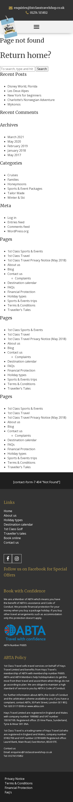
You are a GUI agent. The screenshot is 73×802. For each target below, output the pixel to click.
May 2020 (14, 141)
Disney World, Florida (22, 86)
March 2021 (15, 137)
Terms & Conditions (21, 305)
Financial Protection (21, 292)
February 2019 (17, 146)
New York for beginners (24, 95)
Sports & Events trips (22, 301)
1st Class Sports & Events (25, 251)
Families (13, 180)
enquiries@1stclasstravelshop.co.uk (38, 8)
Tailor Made (16, 193)
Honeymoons (16, 184)
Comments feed (18, 227)
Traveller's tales (15, 533)
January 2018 (16, 150)
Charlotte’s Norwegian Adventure (31, 100)
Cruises (12, 175)
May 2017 (14, 155)
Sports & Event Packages (24, 189)
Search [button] (42, 69)
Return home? (25, 55)
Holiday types (16, 296)
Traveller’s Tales (19, 310)
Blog (10, 269)
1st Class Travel (18, 256)
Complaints (23, 278)
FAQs (11, 287)
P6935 (61, 673)
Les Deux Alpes (18, 91)
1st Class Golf (13, 529)
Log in (11, 218)
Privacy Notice (15, 779)
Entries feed (15, 222)
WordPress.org (18, 231)
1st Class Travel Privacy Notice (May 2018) (36, 260)
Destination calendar (22, 283)
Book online (12, 538)
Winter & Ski (16, 198)
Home (8, 511)
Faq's (8, 792)
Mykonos (14, 104)
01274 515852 (38, 12)
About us (13, 265)
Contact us (14, 274)
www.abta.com (35, 706)
